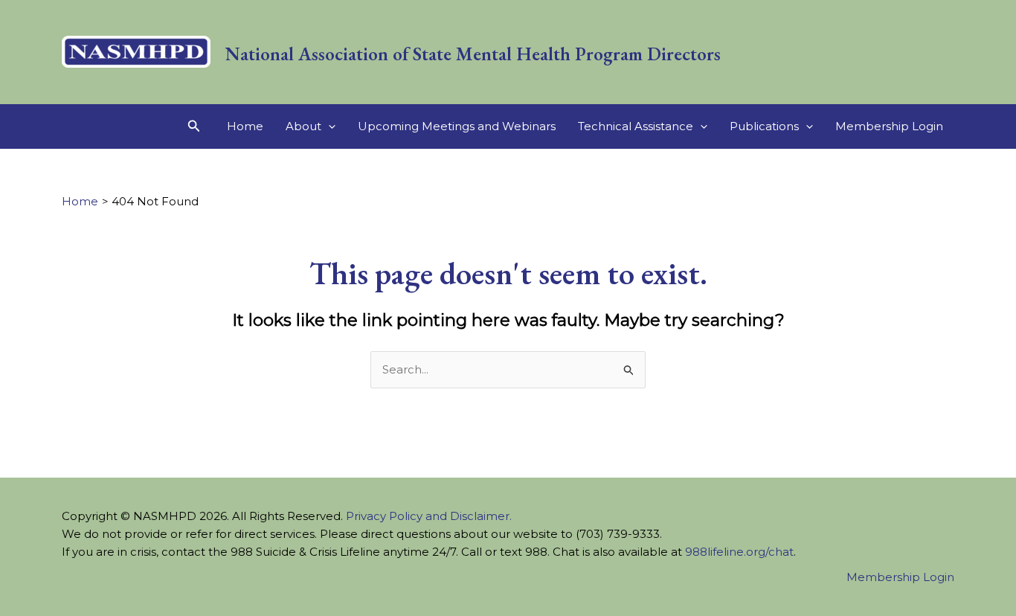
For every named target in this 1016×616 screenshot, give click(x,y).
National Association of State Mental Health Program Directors (473, 53)
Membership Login (889, 126)
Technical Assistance (635, 126)
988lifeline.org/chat (739, 552)
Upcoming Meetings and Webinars (457, 126)
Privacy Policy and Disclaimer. (429, 516)
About (303, 126)
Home (245, 126)
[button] (194, 126)
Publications (764, 126)
